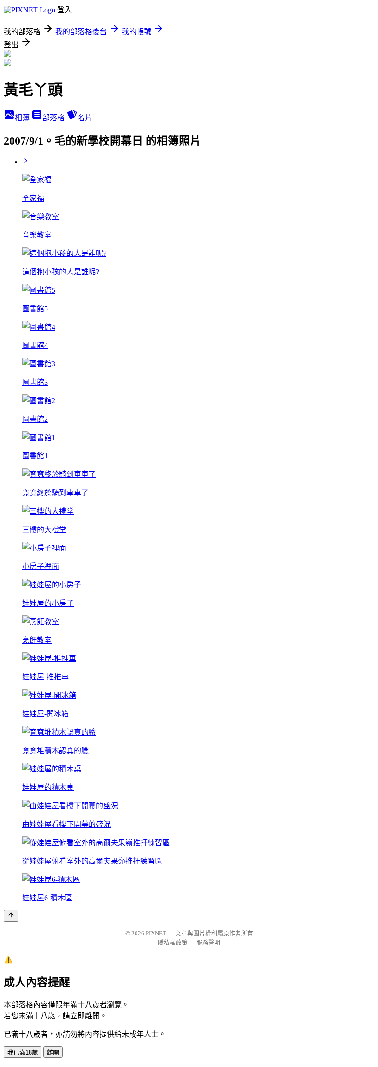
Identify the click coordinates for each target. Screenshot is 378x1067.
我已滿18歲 (22, 1052)
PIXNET (156, 933)
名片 (84, 118)
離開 (53, 1052)
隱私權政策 (173, 942)
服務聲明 (208, 942)
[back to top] (11, 916)
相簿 (23, 118)
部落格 (54, 118)
